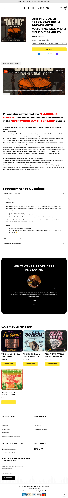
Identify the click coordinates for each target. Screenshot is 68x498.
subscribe (8, 478)
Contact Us (37, 425)
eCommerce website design (30, 491)
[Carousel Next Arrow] (54, 288)
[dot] (33, 304)
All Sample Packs (7, 422)
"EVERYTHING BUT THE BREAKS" (33, 121)
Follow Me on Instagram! (41, 429)
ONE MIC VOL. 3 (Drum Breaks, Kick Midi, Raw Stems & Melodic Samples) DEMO (24, 97)
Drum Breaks (5, 432)
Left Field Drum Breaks (31, 486)
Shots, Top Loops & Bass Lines (11, 436)
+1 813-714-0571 (9, 452)
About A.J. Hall (38, 422)
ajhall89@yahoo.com (10, 449)
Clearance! (5, 425)
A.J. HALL (5, 97)
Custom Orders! (6, 429)
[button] (4, 8)
